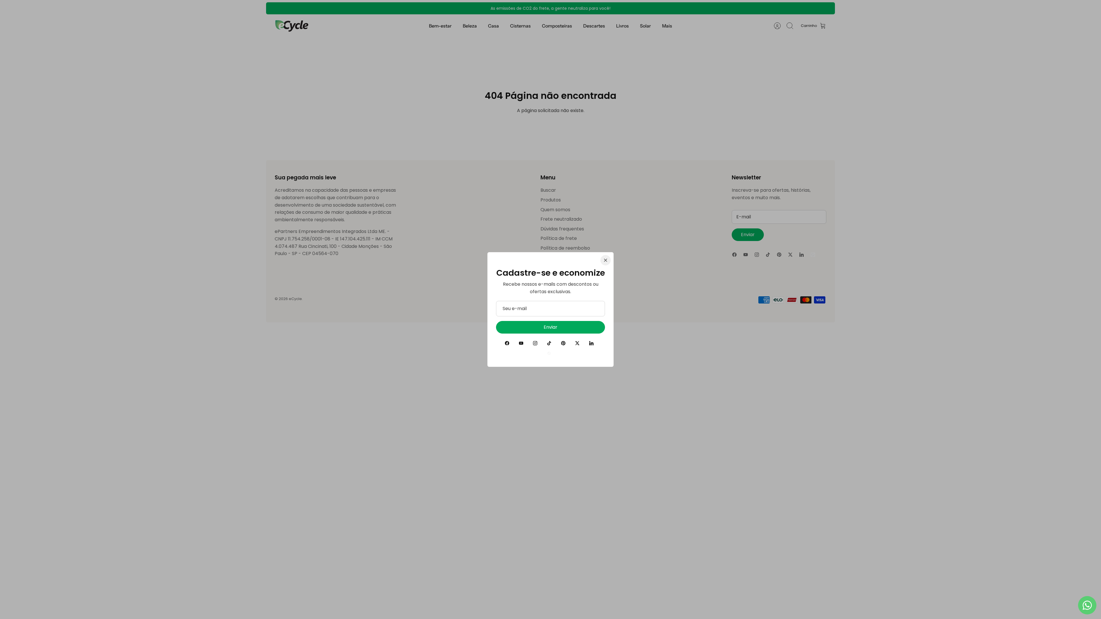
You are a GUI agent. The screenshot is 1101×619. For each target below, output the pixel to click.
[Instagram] (535, 343)
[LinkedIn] (591, 343)
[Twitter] (577, 343)
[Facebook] (507, 343)
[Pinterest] (563, 343)
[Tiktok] (549, 343)
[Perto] (605, 260)
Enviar (550, 327)
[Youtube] (521, 343)
